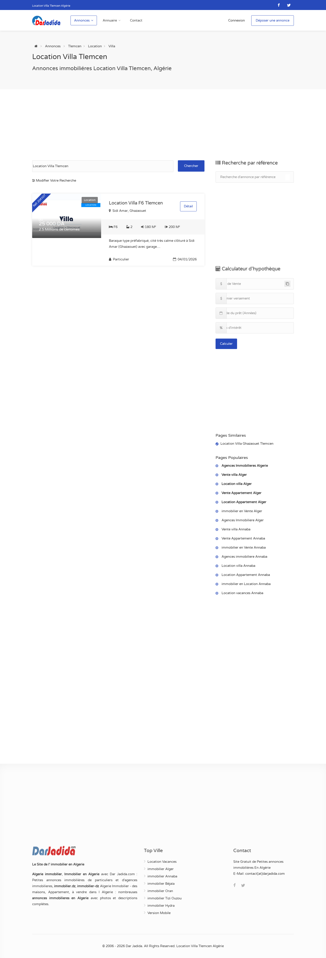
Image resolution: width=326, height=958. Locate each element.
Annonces (82, 20)
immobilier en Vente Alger (242, 511)
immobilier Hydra (161, 906)
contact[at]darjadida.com (265, 874)
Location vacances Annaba (242, 593)
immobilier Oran (160, 891)
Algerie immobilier (47, 874)
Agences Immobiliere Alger (243, 520)
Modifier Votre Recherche (55, 180)
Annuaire (110, 20)
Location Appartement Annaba (246, 575)
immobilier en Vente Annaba (244, 547)
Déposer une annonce (272, 20)
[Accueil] (35, 46)
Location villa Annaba (238, 566)
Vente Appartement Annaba (243, 538)
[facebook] (279, 5)
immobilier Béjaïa (161, 884)
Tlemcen (74, 46)
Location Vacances (162, 862)
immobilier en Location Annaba (246, 584)
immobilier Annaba (162, 876)
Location (95, 46)
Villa (111, 46)
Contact (136, 20)
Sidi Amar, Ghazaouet (129, 211)
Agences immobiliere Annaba (244, 557)
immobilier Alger (160, 869)
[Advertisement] (163, 125)
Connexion (236, 20)
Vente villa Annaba (236, 529)
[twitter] (289, 5)
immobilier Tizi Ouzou (164, 898)
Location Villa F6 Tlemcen (136, 203)
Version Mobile (159, 913)
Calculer (226, 344)
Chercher (191, 166)
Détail (188, 206)
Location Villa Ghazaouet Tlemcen (246, 444)
